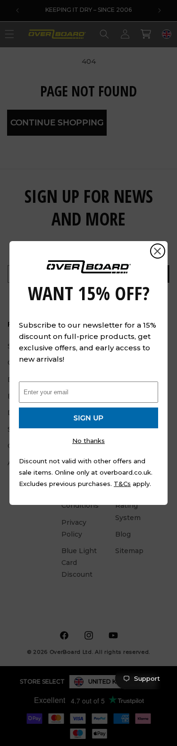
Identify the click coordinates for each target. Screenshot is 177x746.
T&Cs (122, 483)
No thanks (88, 440)
